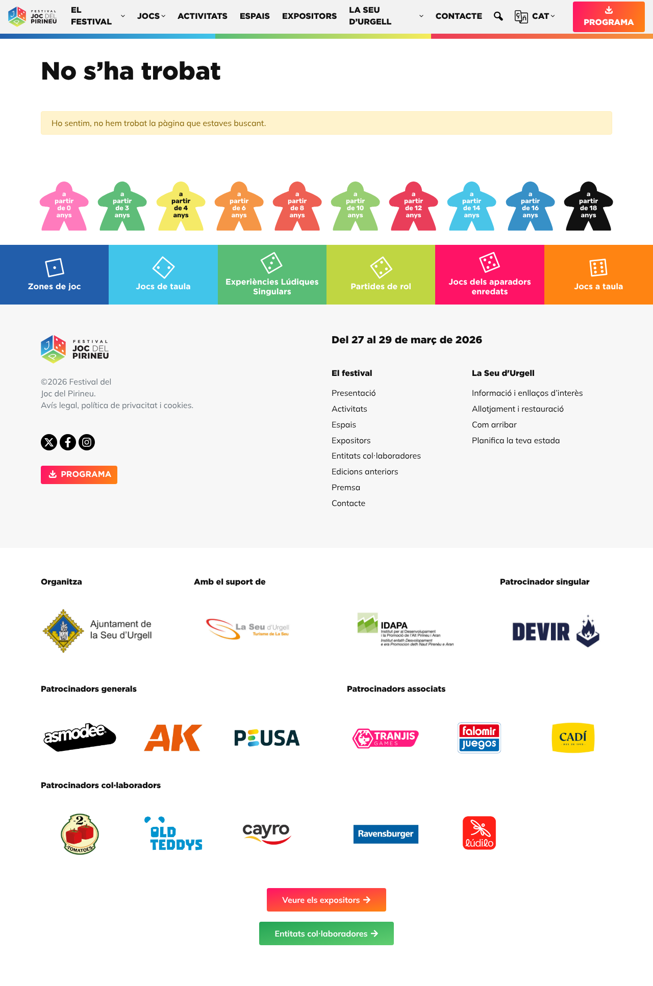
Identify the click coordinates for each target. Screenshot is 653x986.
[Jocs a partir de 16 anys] (531, 206)
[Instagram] (87, 442)
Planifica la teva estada (516, 440)
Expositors (309, 17)
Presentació (354, 393)
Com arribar (494, 424)
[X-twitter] (49, 442)
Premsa (346, 487)
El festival (91, 17)
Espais (255, 17)
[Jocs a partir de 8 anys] (297, 206)
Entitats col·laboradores (376, 455)
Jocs (148, 17)
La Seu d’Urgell (370, 17)
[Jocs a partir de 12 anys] (414, 206)
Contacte (459, 17)
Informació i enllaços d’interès (527, 393)
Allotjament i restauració (518, 408)
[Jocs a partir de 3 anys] (122, 206)
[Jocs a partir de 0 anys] (64, 206)
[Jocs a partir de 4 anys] (181, 206)
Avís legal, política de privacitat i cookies (116, 405)
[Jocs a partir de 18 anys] (589, 206)
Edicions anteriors (365, 471)
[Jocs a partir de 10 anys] (356, 206)
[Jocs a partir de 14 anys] (472, 206)
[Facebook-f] (68, 442)
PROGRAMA (609, 23)
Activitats (203, 17)
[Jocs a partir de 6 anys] (239, 206)
